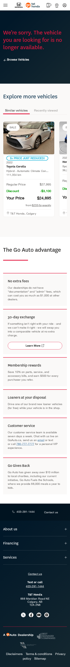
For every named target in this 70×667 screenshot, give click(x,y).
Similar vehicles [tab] (16, 110)
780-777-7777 (25, 444)
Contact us (35, 573)
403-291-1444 (35, 586)
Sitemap (40, 658)
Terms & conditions (39, 654)
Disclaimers (14, 654)
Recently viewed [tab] (46, 110)
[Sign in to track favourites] (48, 126)
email (41, 440)
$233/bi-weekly (41, 205)
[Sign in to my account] (64, 5)
